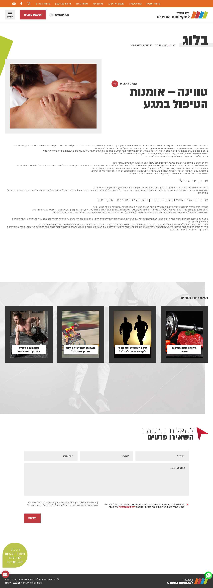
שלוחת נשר (98, 3)
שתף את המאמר (128, 83)
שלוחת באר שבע (63, 3)
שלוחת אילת (82, 3)
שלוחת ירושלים (43, 3)
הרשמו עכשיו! (33, 14)
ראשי (172, 45)
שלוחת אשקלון (153, 3)
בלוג (165, 45)
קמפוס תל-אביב (116, 3)
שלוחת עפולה (135, 3)
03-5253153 (59, 14)
